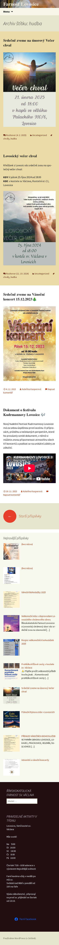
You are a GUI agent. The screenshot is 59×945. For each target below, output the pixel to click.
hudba (14, 138)
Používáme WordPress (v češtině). (19, 938)
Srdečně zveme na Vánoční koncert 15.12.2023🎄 (24, 297)
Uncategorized (39, 135)
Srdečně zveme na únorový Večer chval (28, 43)
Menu (6, 11)
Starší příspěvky (24, 516)
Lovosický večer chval (20, 156)
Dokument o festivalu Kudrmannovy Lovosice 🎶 (24, 412)
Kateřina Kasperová (31, 389)
